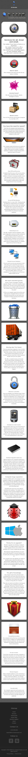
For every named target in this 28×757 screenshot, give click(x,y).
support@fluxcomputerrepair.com (14, 732)
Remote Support (14, 719)
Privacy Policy (10, 753)
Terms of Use (18, 753)
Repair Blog (14, 717)
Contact (14, 723)
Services (14, 713)
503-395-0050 (14, 7)
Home (14, 712)
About (14, 721)
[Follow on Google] (17, 741)
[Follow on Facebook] (11, 741)
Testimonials (14, 715)
